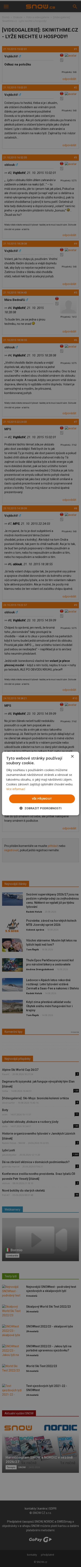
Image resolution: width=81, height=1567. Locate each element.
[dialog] (40, 783)
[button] (40, 808)
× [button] (72, 756)
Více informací (15, 789)
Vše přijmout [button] (42, 798)
